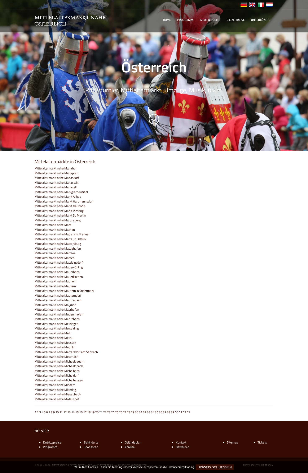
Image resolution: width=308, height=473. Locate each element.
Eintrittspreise (52, 442)
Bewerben (182, 447)
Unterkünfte (260, 20)
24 (112, 412)
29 (132, 412)
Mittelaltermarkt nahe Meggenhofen (59, 314)
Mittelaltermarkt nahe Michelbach (57, 370)
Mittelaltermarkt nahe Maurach (55, 281)
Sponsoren (91, 447)
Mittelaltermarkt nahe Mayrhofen (57, 309)
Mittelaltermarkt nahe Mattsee (55, 253)
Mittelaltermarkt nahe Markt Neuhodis (60, 206)
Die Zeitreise (235, 20)
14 (73, 412)
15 (77, 412)
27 (124, 412)
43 (188, 412)
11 (61, 412)
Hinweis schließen (215, 467)
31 (140, 412)
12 (65, 412)
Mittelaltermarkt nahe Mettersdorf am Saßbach (66, 352)
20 (96, 412)
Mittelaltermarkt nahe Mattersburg (58, 243)
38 (168, 412)
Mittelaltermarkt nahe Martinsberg (58, 220)
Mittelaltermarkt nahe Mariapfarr (57, 173)
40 (176, 412)
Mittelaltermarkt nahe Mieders (55, 384)
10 (57, 412)
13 (69, 412)
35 (156, 412)
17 (85, 412)
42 (184, 412)
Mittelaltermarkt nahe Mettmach (56, 356)
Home (167, 20)
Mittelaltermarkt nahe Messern (55, 342)
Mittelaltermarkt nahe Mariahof (55, 168)
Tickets (262, 442)
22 (104, 412)
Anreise (130, 447)
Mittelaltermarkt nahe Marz (53, 224)
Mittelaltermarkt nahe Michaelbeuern (59, 361)
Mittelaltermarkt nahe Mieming (55, 389)
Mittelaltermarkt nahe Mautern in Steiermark (64, 290)
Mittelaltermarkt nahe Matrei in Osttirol (60, 239)
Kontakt (181, 442)
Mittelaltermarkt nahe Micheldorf (57, 375)
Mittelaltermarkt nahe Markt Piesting (59, 210)
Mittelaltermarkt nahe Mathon (55, 229)
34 (152, 412)
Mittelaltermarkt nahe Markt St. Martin (60, 215)
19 (92, 412)
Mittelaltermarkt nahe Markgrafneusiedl (61, 192)
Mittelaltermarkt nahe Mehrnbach (57, 319)
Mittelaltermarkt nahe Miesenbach (58, 394)
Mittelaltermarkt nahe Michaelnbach (59, 366)
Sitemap (232, 442)
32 (144, 412)
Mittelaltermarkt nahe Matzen (55, 257)
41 (180, 412)
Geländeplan (133, 442)
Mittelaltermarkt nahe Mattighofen (58, 248)
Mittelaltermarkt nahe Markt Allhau (58, 196)
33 (148, 412)
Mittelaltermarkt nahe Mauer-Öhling (59, 267)
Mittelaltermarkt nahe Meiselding (57, 328)
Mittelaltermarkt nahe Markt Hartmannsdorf (64, 201)
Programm (185, 20)
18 (89, 412)
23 (108, 412)
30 (136, 412)
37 (164, 412)
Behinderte (91, 442)
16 (81, 412)
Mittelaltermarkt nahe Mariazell (55, 187)
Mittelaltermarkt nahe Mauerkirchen (59, 276)
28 (128, 412)
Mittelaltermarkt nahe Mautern (55, 286)
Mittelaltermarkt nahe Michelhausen (59, 380)
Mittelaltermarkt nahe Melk (53, 333)
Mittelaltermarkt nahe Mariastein (57, 182)
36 (160, 412)
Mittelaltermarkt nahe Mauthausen (58, 300)
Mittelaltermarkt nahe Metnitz (55, 347)
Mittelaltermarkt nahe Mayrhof (55, 305)
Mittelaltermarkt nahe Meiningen (56, 323)
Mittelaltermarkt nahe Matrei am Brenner (62, 234)
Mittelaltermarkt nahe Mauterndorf (58, 295)
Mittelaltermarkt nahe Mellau (54, 337)
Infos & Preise (209, 20)
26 (120, 412)
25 (116, 412)
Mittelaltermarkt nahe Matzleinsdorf (59, 262)
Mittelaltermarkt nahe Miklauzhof (57, 399)
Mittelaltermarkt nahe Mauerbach (57, 271)
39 (172, 412)
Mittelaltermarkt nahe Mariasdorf (57, 177)
